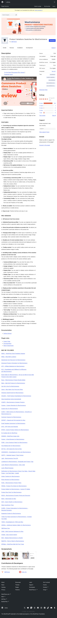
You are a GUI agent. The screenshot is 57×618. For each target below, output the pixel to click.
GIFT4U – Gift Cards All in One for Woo (11, 449)
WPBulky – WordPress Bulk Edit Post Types (12, 544)
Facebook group (8, 74)
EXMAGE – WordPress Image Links (10, 436)
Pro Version (21, 72)
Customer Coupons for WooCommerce (11, 417)
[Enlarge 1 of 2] (16, 553)
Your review (42, 115)
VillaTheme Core (5, 528)
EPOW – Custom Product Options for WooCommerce (15, 429)
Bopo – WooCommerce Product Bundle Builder (13, 380)
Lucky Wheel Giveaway (7, 468)
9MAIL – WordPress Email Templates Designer (13, 353)
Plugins (17, 587)
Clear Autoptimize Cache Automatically (11, 399)
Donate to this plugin (44, 145)
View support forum (44, 132)
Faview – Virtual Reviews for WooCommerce (12, 439)
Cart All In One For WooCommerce (10, 386)
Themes (17, 584)
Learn (30, 582)
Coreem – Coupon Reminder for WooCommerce (13, 405)
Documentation (7, 343)
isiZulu (6, 608)
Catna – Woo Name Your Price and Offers (12, 389)
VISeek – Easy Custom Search (9, 534)
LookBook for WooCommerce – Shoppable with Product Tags (17, 461)
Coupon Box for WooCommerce (9, 408)
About (2, 582)
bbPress (4, 599)
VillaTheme (14, 41)
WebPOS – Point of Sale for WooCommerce (12, 541)
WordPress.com (6, 594)
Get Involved (46, 582)
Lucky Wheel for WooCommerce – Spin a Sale (13, 464)
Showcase (18, 582)
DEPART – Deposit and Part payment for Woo (13, 420)
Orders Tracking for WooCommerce (10, 476)
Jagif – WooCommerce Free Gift (9, 458)
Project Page (6, 341)
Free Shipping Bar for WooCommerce (10, 445)
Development (29, 47)
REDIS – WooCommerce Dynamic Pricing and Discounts (15, 495)
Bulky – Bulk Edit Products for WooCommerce (13, 383)
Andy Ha (24, 572)
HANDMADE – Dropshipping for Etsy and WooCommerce (16, 452)
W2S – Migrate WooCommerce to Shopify (12, 538)
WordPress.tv (33, 589)
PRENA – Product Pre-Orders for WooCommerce (13, 486)
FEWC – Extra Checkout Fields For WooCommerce (14, 442)
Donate (45, 587)
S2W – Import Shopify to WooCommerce (11, 502)
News (2, 584)
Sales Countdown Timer (7, 505)
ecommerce (52, 74)
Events (45, 584)
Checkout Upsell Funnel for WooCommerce (12, 392)
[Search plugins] (16, 14)
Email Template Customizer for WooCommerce (13, 423)
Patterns (17, 589)
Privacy (3, 589)
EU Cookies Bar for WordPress (9, 433)
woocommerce (52, 80)
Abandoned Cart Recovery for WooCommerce (13, 360)
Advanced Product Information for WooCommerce (14, 363)
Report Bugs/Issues (8, 345)
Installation (20, 47)
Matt (3, 596)
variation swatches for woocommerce (51, 77)
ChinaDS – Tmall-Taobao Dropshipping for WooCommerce (16, 396)
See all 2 (54, 71)
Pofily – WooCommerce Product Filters (11, 482)
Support (54, 47)
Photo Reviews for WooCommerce (10, 479)
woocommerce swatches (51, 83)
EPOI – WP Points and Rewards (9, 426)
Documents (15, 72)
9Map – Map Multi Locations (8, 356)
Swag (45, 589)
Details (4, 47)
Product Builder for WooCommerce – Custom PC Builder (15, 489)
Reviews (12, 47)
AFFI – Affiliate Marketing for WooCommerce (12, 366)
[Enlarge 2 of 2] (34, 553)
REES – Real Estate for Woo (8, 498)
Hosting (3, 587)
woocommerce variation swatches (51, 85)
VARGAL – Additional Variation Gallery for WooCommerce (16, 525)
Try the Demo (7, 72)
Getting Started (7, 333)
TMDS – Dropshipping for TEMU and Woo (12, 522)
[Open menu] (55, 2)
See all (54, 115)
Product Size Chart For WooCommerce (11, 492)
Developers (32, 587)
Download (52, 40)
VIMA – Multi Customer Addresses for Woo (12, 531)
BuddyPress (5, 601)
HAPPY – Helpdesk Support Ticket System (12, 455)
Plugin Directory (5, 6)
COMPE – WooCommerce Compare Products (13, 402)
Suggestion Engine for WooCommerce (11, 513)
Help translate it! (38, 10)
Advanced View (43, 89)
